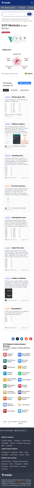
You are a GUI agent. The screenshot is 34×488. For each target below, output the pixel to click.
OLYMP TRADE (6, 441)
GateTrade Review (25, 410)
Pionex (12, 443)
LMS (26, 452)
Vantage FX (5, 452)
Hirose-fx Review (10, 398)
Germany (4, 469)
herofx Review (26, 379)
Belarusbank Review (11, 385)
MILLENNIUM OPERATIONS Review (26, 354)
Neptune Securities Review (10, 404)
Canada (23, 466)
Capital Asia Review (26, 398)
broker (21, 455)
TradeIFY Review (10, 373)
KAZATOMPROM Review (11, 379)
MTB (27, 455)
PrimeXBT (4, 455)
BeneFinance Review (11, 360)
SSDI (21, 452)
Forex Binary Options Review (26, 373)
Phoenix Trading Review (24, 385)
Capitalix (9, 446)
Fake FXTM (26, 441)
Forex (5, 421)
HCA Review (26, 405)
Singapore (18, 464)
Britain (26, 464)
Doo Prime (13, 455)
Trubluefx (17, 441)
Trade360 (4, 443)
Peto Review (11, 411)
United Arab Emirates (20, 461)
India (11, 464)
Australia (4, 466)
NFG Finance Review (26, 392)
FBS (2, 446)
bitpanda (14, 452)
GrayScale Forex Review (11, 392)
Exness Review (24, 367)
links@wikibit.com (20, 481)
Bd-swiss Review (25, 360)
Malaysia (4, 464)
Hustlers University (23, 443)
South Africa (14, 466)
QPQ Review (11, 367)
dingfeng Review (10, 354)
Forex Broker (12, 421)
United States (6, 461)
